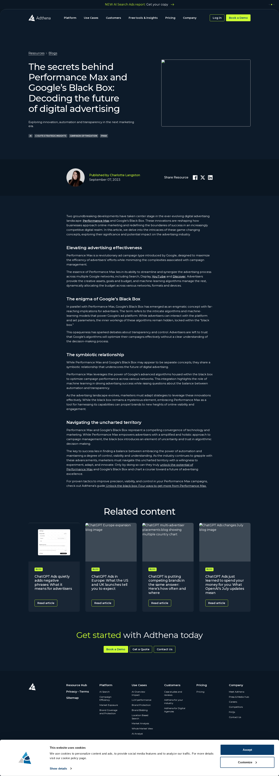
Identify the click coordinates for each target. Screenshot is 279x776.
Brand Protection (141, 705)
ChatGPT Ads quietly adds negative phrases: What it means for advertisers (53, 582)
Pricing (170, 18)
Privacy (71, 691)
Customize (245, 762)
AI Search (104, 691)
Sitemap (72, 698)
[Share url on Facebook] (195, 177)
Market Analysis (140, 723)
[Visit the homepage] (39, 17)
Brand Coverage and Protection (108, 712)
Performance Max (96, 220)
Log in (217, 18)
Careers (233, 701)
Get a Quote (140, 649)
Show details (58, 768)
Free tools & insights (143, 18)
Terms (84, 691)
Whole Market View (142, 728)
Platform (70, 18)
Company (189, 18)
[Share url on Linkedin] (210, 177)
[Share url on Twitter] (202, 177)
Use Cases (91, 18)
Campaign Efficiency (105, 698)
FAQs (232, 712)
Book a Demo (238, 18)
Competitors (236, 706)
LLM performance (141, 699)
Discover (179, 276)
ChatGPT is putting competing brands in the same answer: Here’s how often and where (167, 584)
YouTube (159, 276)
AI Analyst (137, 733)
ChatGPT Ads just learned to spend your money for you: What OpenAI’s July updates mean (224, 584)
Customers (113, 18)
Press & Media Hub (239, 696)
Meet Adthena (236, 691)
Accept (247, 749)
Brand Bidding (140, 710)
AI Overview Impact (138, 693)
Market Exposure (108, 705)
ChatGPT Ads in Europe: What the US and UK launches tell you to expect (109, 582)
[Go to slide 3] (273, 4)
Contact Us (165, 649)
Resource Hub (76, 685)
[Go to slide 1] (269, 4)
